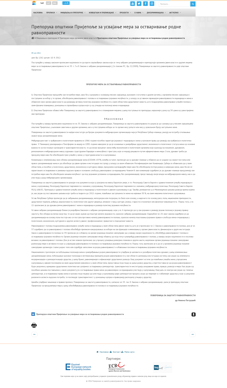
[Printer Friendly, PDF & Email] (34, 326)
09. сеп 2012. (36, 53)
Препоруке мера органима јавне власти (77, 38)
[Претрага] (192, 3)
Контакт (116, 352)
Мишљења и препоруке (46, 38)
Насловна (103, 352)
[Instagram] (152, 3)
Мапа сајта (129, 352)
